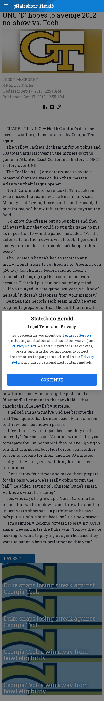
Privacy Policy (23, 346)
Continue (52, 379)
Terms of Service (77, 335)
